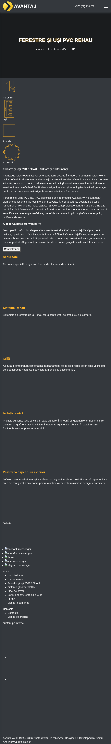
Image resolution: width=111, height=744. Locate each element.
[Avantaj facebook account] (29, 635)
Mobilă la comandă (18, 602)
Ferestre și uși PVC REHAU (24, 583)
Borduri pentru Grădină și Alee (25, 594)
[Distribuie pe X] (24, 725)
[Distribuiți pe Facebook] (25, 703)
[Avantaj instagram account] (29, 657)
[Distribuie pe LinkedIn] (68, 703)
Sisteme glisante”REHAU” (22, 587)
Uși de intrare (15, 579)
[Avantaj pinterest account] (29, 679)
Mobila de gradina (18, 616)
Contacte (13, 612)
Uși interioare (15, 575)
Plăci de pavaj (16, 591)
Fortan (11, 598)
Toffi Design (24, 742)
